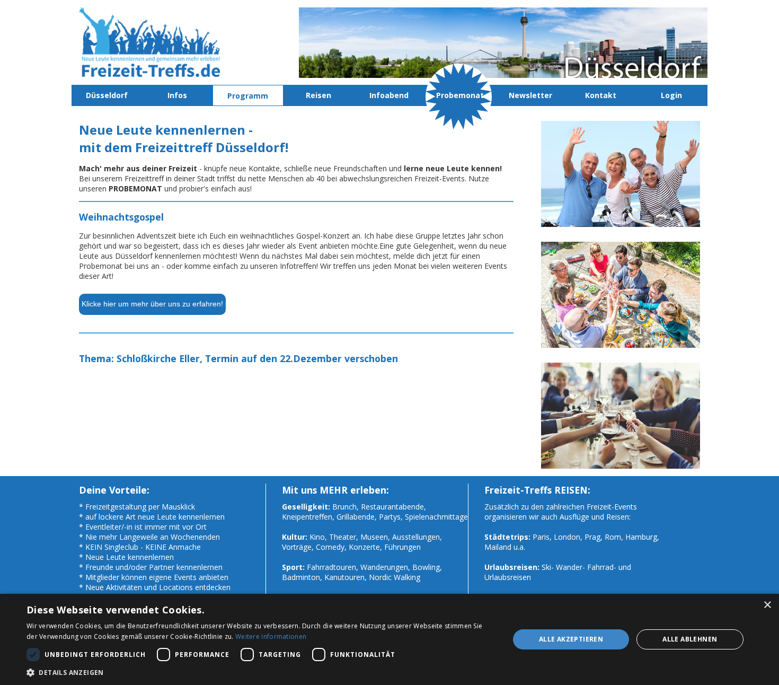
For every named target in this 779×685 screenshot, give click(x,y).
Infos (177, 95)
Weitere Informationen (270, 636)
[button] (260, 672)
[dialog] (389, 639)
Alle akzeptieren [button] (571, 639)
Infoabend (389, 95)
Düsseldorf (107, 95)
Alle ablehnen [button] (689, 639)
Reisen (318, 95)
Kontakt (600, 95)
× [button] (767, 605)
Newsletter (530, 95)
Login (671, 95)
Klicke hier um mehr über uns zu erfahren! (152, 304)
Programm (247, 96)
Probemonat (460, 95)
